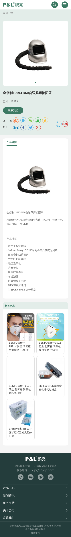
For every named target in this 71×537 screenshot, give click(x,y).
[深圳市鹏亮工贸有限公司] (13, 4)
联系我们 (13, 110)
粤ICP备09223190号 (35, 529)
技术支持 (35, 533)
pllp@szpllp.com (42, 470)
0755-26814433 (45, 466)
